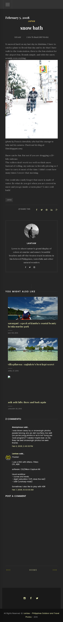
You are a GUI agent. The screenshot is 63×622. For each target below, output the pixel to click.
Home (33, 570)
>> (54, 570)
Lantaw (15, 454)
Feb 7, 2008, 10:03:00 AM (22, 490)
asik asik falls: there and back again (27, 402)
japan (31, 21)
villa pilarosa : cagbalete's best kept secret (31, 364)
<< (9, 570)
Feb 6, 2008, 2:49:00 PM (22, 446)
